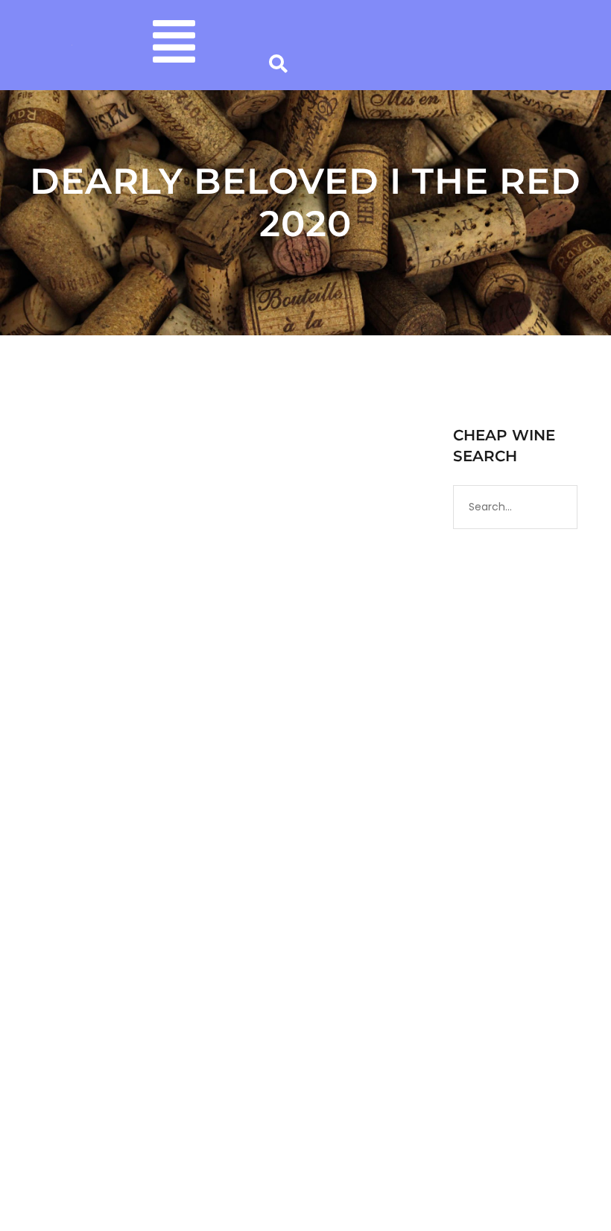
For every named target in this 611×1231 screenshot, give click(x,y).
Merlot (198, 840)
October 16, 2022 (79, 826)
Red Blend (309, 840)
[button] (174, 45)
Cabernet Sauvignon (287, 826)
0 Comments (215, 855)
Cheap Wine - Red (134, 840)
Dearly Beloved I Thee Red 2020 (187, 800)
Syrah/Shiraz (74, 855)
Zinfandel (135, 855)
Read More (71, 1038)
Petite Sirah (250, 840)
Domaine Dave (176, 826)
